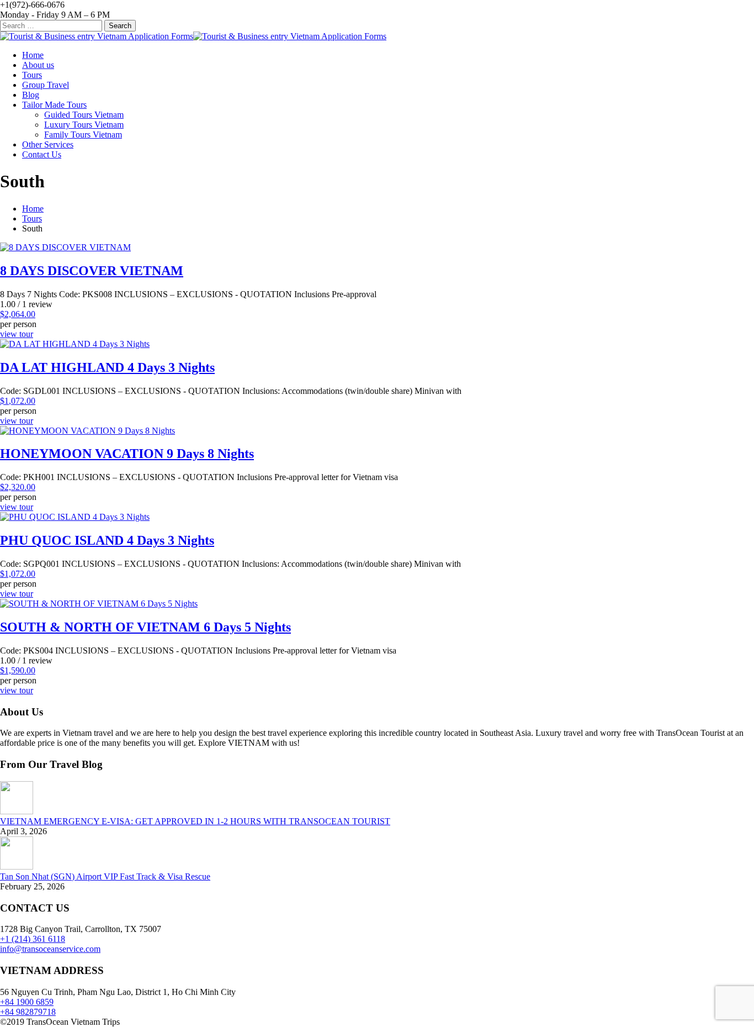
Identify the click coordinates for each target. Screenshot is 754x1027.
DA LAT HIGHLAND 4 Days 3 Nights (107, 367)
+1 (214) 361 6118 (32, 939)
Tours (32, 75)
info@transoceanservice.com (50, 949)
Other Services (47, 144)
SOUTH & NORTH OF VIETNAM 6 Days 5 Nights (145, 627)
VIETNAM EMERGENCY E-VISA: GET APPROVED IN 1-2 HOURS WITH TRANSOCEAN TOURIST (195, 821)
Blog (30, 94)
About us (38, 65)
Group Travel (45, 84)
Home (33, 55)
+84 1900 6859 (27, 1002)
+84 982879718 (28, 1012)
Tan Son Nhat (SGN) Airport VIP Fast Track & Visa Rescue (105, 876)
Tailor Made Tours (54, 104)
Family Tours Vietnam (83, 134)
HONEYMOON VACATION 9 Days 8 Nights (127, 453)
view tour (16, 334)
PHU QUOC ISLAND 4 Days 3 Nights (107, 540)
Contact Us (41, 154)
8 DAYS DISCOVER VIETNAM (91, 271)
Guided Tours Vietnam (84, 114)
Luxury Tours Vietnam (84, 124)
